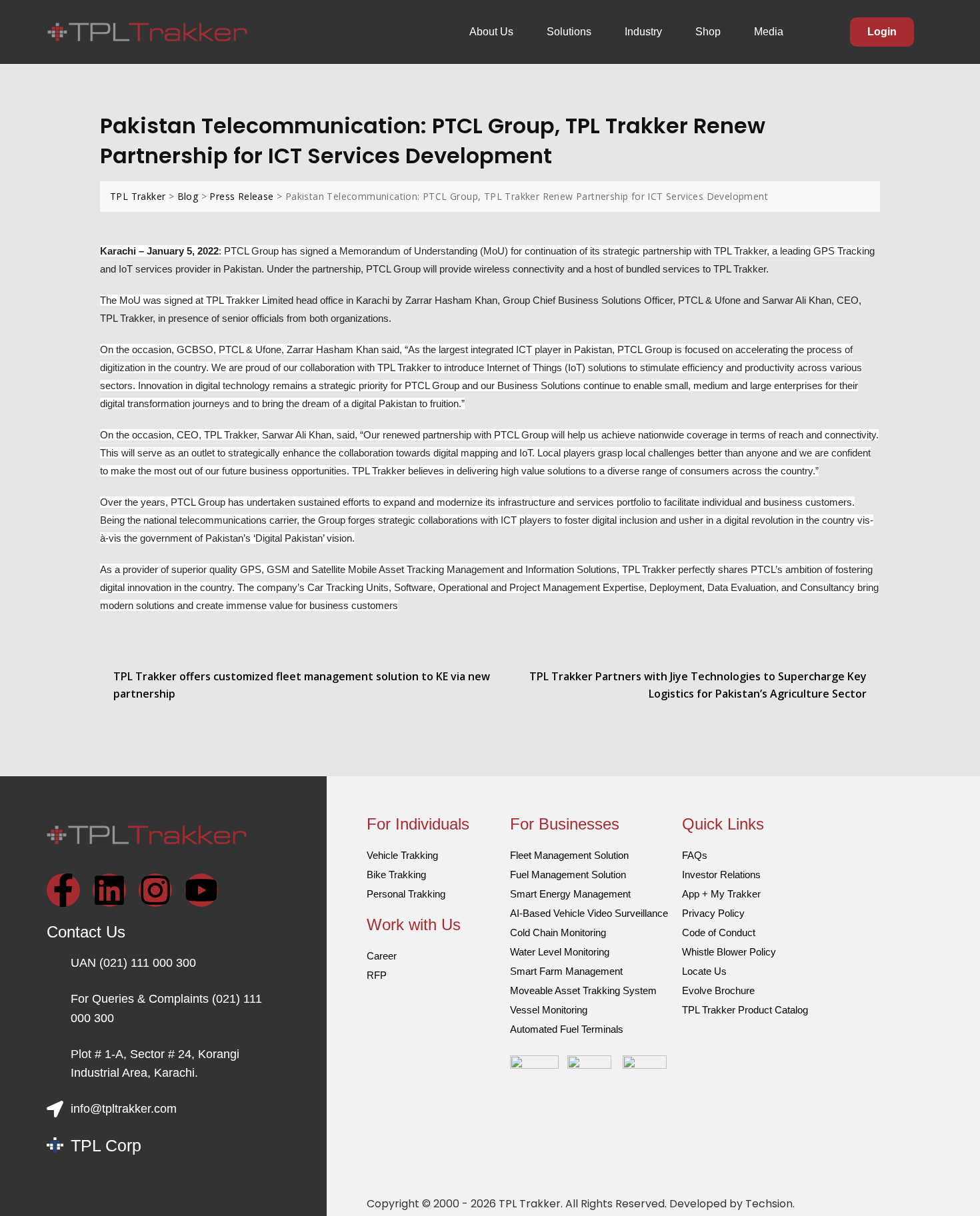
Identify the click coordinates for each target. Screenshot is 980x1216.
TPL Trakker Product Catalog (745, 1009)
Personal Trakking (406, 894)
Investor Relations (721, 874)
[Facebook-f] (63, 890)
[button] (494, 32)
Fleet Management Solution (569, 855)
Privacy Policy (713, 913)
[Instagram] (155, 890)
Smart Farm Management (566, 971)
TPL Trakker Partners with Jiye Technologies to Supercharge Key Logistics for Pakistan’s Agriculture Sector (698, 685)
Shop (708, 31)
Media (768, 31)
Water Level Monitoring (559, 951)
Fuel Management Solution (568, 874)
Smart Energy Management (570, 894)
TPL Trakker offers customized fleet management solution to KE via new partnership (301, 685)
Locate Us (704, 971)
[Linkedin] (109, 890)
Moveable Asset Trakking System (583, 990)
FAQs (694, 855)
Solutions (569, 31)
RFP (377, 975)
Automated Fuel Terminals (566, 1029)
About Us (491, 31)
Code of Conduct (718, 932)
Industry (643, 31)
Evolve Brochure (718, 990)
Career (382, 955)
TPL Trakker (530, 1203)
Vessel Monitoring (548, 1009)
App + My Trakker (721, 894)
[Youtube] (201, 890)
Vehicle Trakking (402, 855)
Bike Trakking (396, 874)
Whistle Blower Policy (729, 951)
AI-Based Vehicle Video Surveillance (589, 913)
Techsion (769, 1203)
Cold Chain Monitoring (558, 932)
